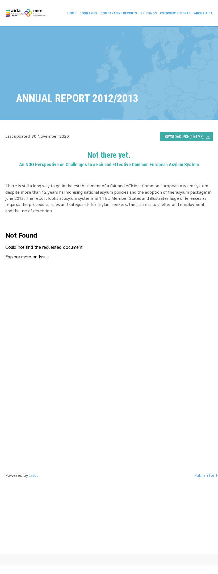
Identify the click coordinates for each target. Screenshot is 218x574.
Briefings (148, 13)
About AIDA (203, 13)
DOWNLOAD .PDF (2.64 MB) (183, 137)
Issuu (34, 475)
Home (71, 13)
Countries (88, 13)
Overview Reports (175, 13)
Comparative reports (118, 13)
